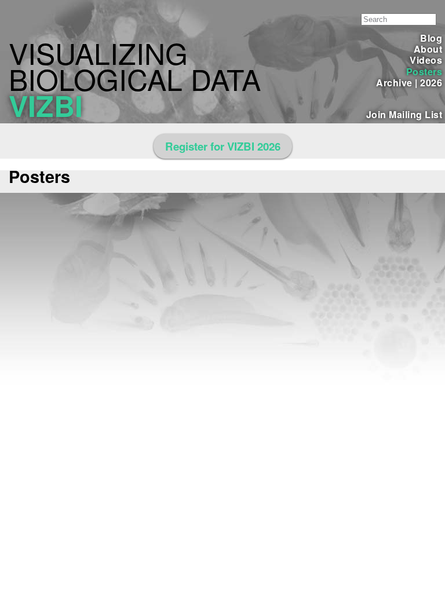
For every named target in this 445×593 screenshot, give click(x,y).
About (428, 49)
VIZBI (46, 105)
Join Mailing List (404, 114)
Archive (394, 82)
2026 (431, 82)
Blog (431, 38)
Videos (426, 60)
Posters (424, 71)
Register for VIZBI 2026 (222, 146)
